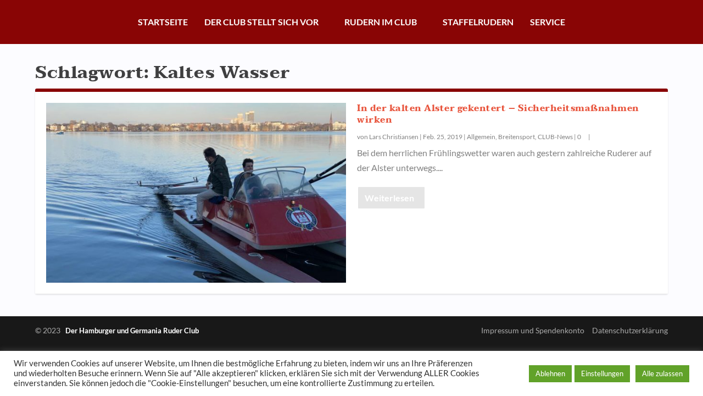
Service (547, 21)
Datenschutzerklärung (630, 330)
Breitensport (516, 137)
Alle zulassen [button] (662, 373)
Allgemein (481, 137)
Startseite (163, 21)
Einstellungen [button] (602, 373)
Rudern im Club (380, 21)
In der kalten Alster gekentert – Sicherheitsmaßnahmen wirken (498, 114)
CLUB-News (555, 137)
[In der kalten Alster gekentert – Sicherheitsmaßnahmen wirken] (196, 193)
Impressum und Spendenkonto (532, 330)
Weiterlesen (389, 198)
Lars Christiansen (394, 137)
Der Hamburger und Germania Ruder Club (132, 330)
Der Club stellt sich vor (261, 21)
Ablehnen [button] (550, 373)
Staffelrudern (478, 21)
